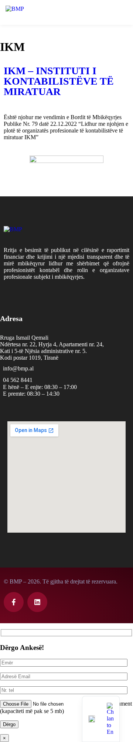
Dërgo (9, 724)
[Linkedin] (37, 602)
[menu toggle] (122, 11)
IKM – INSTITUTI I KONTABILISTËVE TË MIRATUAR (59, 81)
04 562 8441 (18, 380)
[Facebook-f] (14, 602)
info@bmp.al (18, 368)
